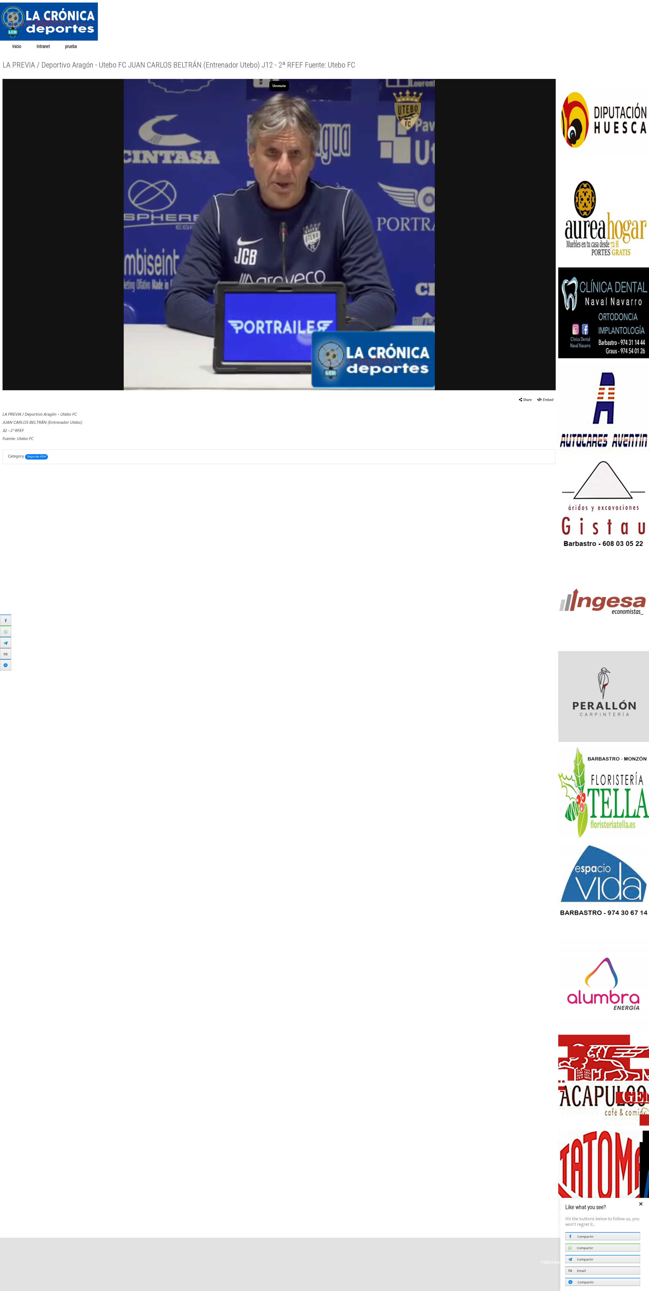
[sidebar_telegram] (5, 642)
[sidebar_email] (5, 653)
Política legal (551, 1262)
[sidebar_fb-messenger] (5, 664)
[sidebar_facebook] (5, 620)
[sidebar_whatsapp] (5, 631)
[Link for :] (603, 121)
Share (527, 400)
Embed (548, 400)
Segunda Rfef (36, 457)
